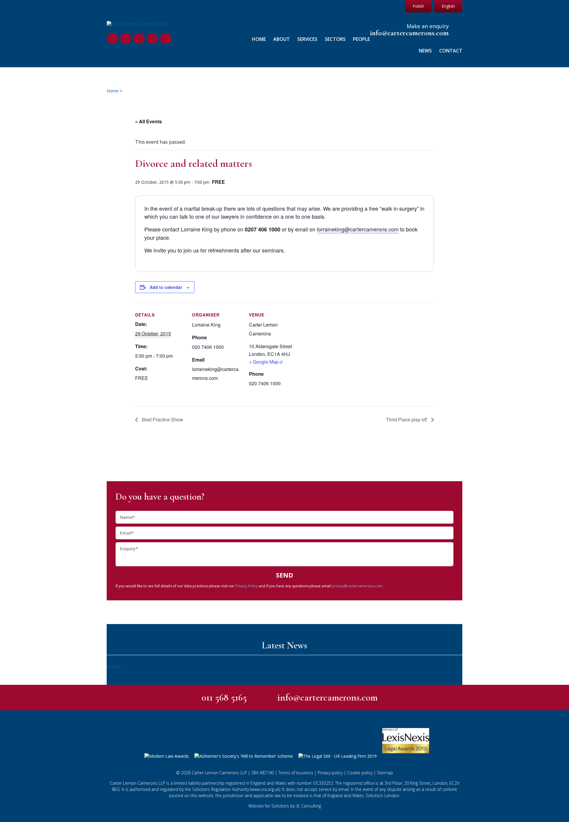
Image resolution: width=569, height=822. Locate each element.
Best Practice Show (162, 419)
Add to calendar (166, 287)
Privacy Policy (246, 585)
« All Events (148, 121)
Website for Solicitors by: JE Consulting (284, 806)
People (361, 39)
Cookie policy (360, 772)
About (281, 39)
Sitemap (385, 772)
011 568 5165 (224, 697)
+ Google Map (264, 361)
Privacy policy (330, 772)
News (425, 51)
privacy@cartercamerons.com (357, 585)
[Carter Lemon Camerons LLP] (137, 24)
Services (307, 39)
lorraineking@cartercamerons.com (358, 229)
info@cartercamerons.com (409, 33)
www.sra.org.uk (265, 789)
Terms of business (295, 772)
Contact (450, 51)
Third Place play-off (407, 419)
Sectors (335, 39)
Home (259, 39)
